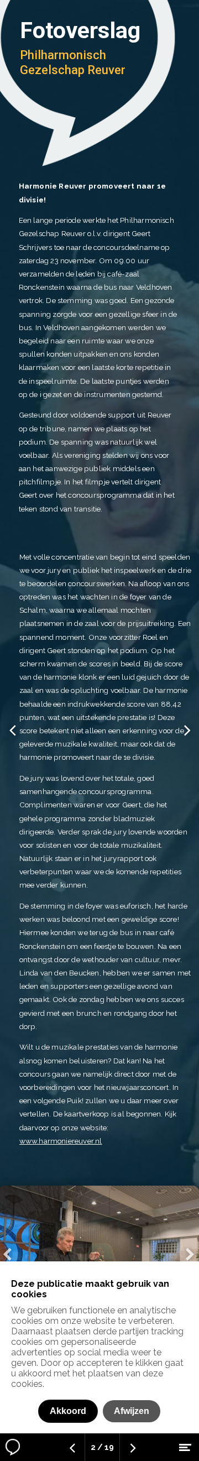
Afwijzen (131, 1411)
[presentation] (7, 1254)
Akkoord (68, 1411)
